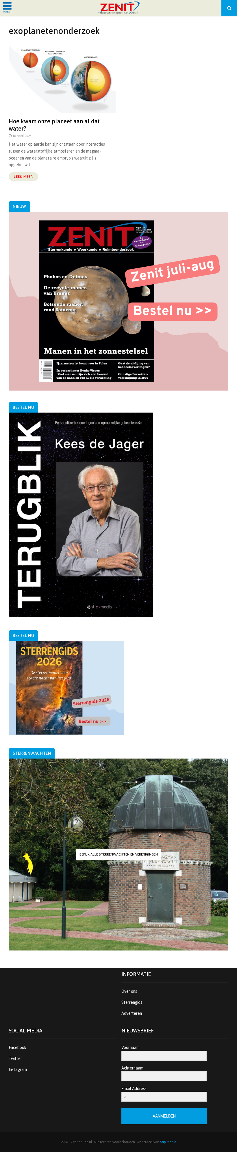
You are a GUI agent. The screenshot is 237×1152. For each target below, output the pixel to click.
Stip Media (168, 1142)
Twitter (15, 1058)
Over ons (129, 991)
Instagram (18, 1069)
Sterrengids (131, 1002)
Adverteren (131, 1013)
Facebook (17, 1047)
